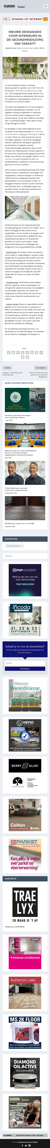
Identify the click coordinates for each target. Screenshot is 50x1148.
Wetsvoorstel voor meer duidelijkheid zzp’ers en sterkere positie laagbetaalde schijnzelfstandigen (21, 453)
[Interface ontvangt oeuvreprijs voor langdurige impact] (25, 400)
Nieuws (25, 51)
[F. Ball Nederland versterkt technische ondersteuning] (25, 473)
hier (37, 329)
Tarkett (17, 91)
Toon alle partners (15, 927)
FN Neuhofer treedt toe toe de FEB (19, 523)
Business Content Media (28, 1142)
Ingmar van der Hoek (25, 48)
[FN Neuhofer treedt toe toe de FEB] (25, 508)
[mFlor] (25, 905)
